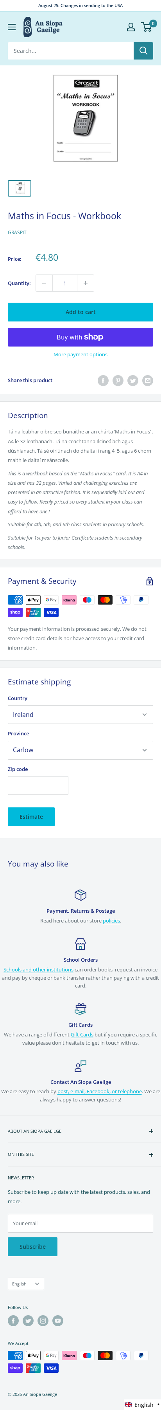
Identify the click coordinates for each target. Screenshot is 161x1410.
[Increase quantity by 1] (85, 283)
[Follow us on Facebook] (13, 1320)
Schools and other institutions (38, 969)
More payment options (80, 354)
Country (17, 698)
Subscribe (33, 1246)
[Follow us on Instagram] (43, 1320)
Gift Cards (82, 1034)
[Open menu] (12, 27)
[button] (142, 1404)
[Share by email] (147, 380)
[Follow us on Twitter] (28, 1320)
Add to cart (81, 312)
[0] (147, 27)
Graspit (17, 232)
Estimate (31, 816)
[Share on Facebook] (103, 380)
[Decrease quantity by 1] (44, 283)
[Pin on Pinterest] (118, 380)
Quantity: (19, 283)
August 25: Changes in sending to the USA (80, 5)
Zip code (18, 769)
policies (111, 920)
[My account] (131, 27)
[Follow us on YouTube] (57, 1320)
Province (18, 733)
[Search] (143, 51)
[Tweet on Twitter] (132, 380)
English (19, 1284)
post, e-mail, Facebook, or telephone (99, 1091)
